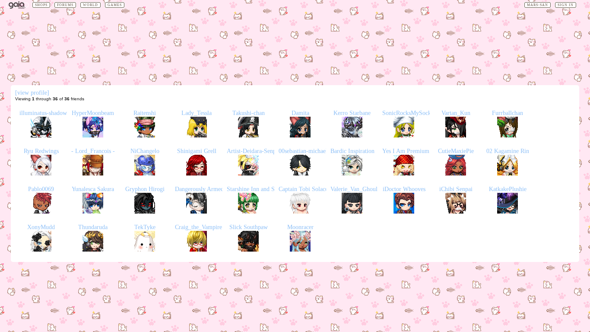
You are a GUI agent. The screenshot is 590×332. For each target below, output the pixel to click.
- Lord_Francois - (93, 151)
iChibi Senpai (456, 189)
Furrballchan (507, 113)
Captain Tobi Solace (303, 189)
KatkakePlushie (508, 189)
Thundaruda (93, 227)
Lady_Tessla (196, 113)
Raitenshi (144, 113)
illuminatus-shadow (43, 113)
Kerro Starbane (352, 113)
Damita (300, 113)
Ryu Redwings (41, 151)
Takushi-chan (248, 113)
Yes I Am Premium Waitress (416, 151)
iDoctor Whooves (404, 189)
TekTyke (144, 227)
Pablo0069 (41, 189)
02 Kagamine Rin (507, 151)
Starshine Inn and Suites (256, 189)
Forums (65, 5)
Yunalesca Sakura (93, 189)
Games (115, 5)
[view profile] (32, 92)
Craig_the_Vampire (198, 227)
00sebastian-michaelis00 (308, 151)
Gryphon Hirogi (145, 189)
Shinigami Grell (196, 151)
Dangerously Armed (199, 189)
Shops (41, 5)
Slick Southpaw (248, 227)
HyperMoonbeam (93, 113)
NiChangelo (144, 151)
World (90, 5)
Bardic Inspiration (352, 151)
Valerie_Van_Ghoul (353, 189)
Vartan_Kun (455, 113)
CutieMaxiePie (456, 151)
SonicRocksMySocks (407, 113)
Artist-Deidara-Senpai (253, 151)
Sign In (566, 5)
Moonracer (300, 227)
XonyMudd (41, 227)
